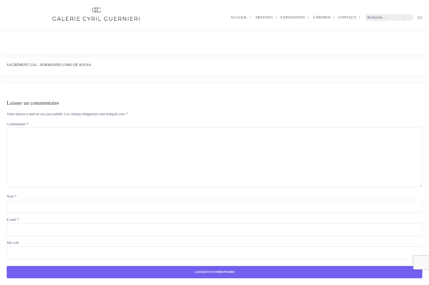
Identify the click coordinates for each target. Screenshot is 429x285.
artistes (264, 17)
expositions (292, 17)
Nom (12, 196)
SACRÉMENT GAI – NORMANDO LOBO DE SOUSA (49, 65)
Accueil (238, 17)
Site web (13, 243)
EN (419, 17)
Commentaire (17, 124)
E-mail (13, 219)
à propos (322, 17)
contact (347, 17)
